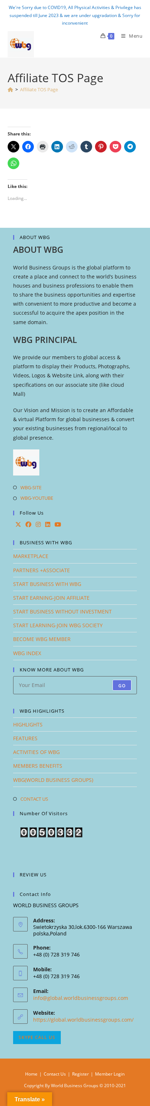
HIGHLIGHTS (28, 724)
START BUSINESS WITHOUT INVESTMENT (62, 611)
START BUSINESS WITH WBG (47, 584)
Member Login (110, 1074)
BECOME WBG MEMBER (42, 639)
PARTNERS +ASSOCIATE (41, 570)
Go (122, 686)
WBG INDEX (27, 653)
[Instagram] (38, 524)
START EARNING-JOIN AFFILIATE (51, 597)
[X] (18, 524)
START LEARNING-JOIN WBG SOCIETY (58, 625)
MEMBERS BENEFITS (37, 765)
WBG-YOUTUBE (36, 498)
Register (80, 1074)
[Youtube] (58, 524)
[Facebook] (28, 524)
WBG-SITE (31, 487)
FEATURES (25, 738)
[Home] (10, 89)
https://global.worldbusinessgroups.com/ (83, 1019)
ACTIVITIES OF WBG (36, 752)
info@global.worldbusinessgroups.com (80, 997)
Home (31, 1074)
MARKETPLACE (30, 556)
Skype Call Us (37, 1037)
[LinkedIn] (47, 524)
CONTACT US (34, 799)
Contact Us (55, 1074)
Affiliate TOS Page (39, 89)
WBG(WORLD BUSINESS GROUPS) (53, 779)
